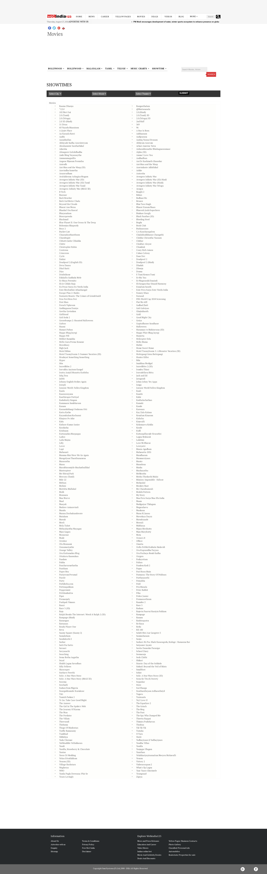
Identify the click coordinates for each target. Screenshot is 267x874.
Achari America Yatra (146, 145)
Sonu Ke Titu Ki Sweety (147, 678)
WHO (61, 770)
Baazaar (63, 194)
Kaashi (139, 394)
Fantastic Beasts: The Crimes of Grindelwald (80, 296)
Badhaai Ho (141, 198)
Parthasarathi (142, 577)
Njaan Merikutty (144, 528)
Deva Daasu (65, 265)
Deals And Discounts (146, 858)
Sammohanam (142, 635)
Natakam (63, 516)
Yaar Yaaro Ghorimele (146, 770)
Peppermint (64, 590)
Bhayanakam (65, 213)
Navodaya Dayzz (144, 516)
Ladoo (62, 436)
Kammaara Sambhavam (70, 403)
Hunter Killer (142, 357)
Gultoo (62, 323)
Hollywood (74, 68)
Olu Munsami (65, 544)
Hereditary (64, 345)
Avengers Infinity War (146, 176)
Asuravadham (65, 173)
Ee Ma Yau (141, 277)
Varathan (140, 752)
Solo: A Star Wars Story (70, 675)
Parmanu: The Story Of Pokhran (151, 574)
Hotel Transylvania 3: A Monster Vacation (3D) (158, 351)
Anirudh (63, 164)
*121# (62, 109)
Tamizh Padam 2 (67, 697)
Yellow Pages (123, 16)
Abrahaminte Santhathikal (71, 145)
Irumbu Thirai (142, 369)
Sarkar (62, 642)
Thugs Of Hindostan (68, 727)
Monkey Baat (142, 485)
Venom (139, 758)
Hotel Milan (65, 351)
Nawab (62, 519)
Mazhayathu (142, 470)
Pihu (138, 593)
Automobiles (174, 851)
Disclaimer (86, 851)
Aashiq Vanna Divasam (147, 139)
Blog (181, 16)
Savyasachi (64, 651)
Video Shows (142, 848)
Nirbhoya (140, 525)
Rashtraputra (142, 620)
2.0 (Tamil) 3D (142, 115)
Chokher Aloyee (144, 243)
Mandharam (141, 455)
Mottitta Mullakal (67, 488)
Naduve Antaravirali (68, 507)
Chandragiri (64, 237)
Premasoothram (143, 599)
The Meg (140, 709)
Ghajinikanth (142, 311)
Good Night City (144, 317)
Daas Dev (140, 256)
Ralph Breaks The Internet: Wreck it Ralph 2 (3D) (82, 614)
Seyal (61, 660)
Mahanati (63, 452)
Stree (138, 684)
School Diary (142, 651)
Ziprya (139, 776)
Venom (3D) (64, 761)
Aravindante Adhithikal (147, 167)
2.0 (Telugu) (64, 118)
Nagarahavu (142, 507)
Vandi (62, 746)
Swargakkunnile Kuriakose (71, 691)
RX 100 (139, 629)
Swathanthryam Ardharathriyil (150, 691)
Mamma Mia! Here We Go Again (74, 455)
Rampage (140, 614)
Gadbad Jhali (142, 305)
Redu (138, 626)
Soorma (62, 681)
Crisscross (64, 253)
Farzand (140, 296)
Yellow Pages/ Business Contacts (183, 841)
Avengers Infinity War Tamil (72, 185)
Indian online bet (144, 851)
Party (61, 580)
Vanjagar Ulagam (144, 749)
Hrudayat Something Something (74, 357)
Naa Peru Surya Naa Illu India (150, 498)
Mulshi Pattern (143, 492)
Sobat (139, 672)
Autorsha (140, 173)
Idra (61, 363)
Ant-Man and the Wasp (147, 164)
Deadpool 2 (141, 259)
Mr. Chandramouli (144, 488)
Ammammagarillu (67, 158)
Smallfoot (140, 669)
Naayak (62, 504)
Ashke (139, 170)
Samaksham (64, 635)
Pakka (62, 562)
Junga (139, 384)
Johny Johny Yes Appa (146, 381)
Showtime (158, 68)
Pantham (63, 568)
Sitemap (54, 851)
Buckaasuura (142, 228)
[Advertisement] (133, 6)
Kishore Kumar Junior (69, 424)
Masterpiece (65, 470)
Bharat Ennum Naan (145, 207)
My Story (140, 495)
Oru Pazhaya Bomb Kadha (148, 553)
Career (105, 16)
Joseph (62, 384)
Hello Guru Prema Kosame (71, 341)
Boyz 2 (62, 228)
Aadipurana (141, 136)
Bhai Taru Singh (143, 204)
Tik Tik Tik (141, 727)
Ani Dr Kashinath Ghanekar (149, 161)
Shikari (139, 660)
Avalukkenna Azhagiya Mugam (73, 176)
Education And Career (146, 844)
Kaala (62, 390)
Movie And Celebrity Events (149, 855)
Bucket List (64, 231)
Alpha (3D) (141, 152)
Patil (138, 583)
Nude (61, 537)
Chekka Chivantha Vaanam (149, 237)
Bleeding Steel (143, 219)
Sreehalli (63, 684)
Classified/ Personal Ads (179, 848)
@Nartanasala (143, 109)
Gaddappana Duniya (68, 308)
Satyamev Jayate (144, 645)
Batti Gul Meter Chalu (69, 201)
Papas (139, 568)
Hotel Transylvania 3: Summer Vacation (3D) (80, 354)
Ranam (139, 617)
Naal (61, 501)
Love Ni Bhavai (143, 443)
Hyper (62, 360)
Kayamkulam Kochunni (70, 415)
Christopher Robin (68, 247)
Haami (62, 326)
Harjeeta (140, 335)
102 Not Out (65, 112)
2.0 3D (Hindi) (65, 121)
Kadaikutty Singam (68, 400)
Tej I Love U (141, 700)
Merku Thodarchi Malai (147, 476)
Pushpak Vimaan (67, 602)
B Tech (62, 191)
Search (211, 74)
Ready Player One (67, 626)
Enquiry (54, 848)
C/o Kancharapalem (145, 231)
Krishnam (63, 430)
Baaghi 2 (140, 191)
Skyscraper (64, 669)
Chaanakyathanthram (69, 234)
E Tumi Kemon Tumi (145, 274)
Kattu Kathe (65, 412)
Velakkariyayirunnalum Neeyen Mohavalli (156, 755)
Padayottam (142, 559)
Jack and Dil (141, 375)
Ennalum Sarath (143, 286)
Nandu (62, 510)
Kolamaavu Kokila (144, 424)
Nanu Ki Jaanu (143, 513)
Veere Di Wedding (67, 755)
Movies (141, 16)
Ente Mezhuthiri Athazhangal (73, 289)
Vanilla (139, 746)
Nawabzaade (142, 519)
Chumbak (140, 247)
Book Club (141, 225)
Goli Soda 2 (64, 317)
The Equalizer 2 (143, 703)
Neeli (61, 522)
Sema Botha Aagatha (69, 657)
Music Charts (139, 68)
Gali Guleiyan (142, 308)
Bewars (139, 201)
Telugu (121, 68)
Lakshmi (140, 439)
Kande (139, 406)
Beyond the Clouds (68, 204)
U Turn (139, 733)
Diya (61, 271)
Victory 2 (140, 761)
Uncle (139, 737)
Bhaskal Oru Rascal (68, 210)
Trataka (140, 730)
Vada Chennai (65, 740)
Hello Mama (142, 341)
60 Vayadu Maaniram (69, 127)
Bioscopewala (65, 216)
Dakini (62, 259)
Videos (168, 16)
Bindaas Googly (143, 213)
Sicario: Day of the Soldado (149, 663)
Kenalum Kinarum (144, 415)
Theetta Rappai (143, 718)
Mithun (62, 482)
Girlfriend (63, 314)
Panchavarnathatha (68, 565)
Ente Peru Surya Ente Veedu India (152, 289)
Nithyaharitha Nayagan (70, 528)
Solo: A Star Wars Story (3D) (149, 675)
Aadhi (62, 136)
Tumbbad (63, 733)
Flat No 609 (141, 302)
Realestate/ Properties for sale (182, 855)
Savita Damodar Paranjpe (148, 648)
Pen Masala (141, 586)
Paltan (139, 562)
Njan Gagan (64, 531)
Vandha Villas (142, 743)
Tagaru (139, 694)
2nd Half (140, 121)
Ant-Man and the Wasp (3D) (72, 167)
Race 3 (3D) (64, 608)
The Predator (65, 715)
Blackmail (63, 219)
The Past (140, 712)
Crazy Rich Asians (144, 250)
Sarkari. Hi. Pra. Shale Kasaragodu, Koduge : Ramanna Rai (163, 642)
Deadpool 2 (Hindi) (145, 262)
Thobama (63, 724)
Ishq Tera (63, 375)
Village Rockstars (67, 764)
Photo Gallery (175, 844)
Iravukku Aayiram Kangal (71, 369)
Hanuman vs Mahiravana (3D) (150, 329)
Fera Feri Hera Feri (68, 299)
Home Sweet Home (145, 348)
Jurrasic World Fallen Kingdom (150, 387)
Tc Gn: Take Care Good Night (72, 700)
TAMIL (108, 68)
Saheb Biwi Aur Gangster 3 (148, 632)
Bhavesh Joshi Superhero (148, 210)
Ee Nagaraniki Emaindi (146, 280)
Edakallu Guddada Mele (70, 277)
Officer (139, 541)
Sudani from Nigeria (68, 688)
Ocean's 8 (140, 537)
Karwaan (140, 409)
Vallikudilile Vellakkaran (70, 743)
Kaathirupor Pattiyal (69, 397)
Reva (61, 629)
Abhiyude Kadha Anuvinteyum (73, 142)
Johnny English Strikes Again (72, 381)
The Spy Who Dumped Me (148, 715)
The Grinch (141, 706)
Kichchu (140, 418)
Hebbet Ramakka (67, 338)
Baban (139, 194)
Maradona (141, 464)
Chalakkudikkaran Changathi (150, 234)
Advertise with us (78, 21)
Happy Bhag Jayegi (68, 332)
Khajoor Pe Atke (67, 418)
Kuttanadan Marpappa (70, 433)
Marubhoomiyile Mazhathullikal (74, 467)
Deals (154, 16)
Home (79, 16)
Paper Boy (64, 571)
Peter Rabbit (142, 590)
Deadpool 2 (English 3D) (70, 262)
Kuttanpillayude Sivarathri (148, 433)
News (92, 16)
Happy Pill (64, 335)
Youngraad (141, 773)
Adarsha (63, 149)
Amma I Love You (144, 155)
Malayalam (93, 68)
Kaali (138, 390)
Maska (139, 467)
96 (137, 127)
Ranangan (64, 620)
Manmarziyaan (143, 458)
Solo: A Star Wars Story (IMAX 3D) (75, 678)
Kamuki (139, 403)
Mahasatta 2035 (143, 452)
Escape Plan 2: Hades (69, 292)
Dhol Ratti (64, 268)
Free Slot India (88, 848)
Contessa (63, 250)
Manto (139, 461)
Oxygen (139, 556)
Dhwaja (139, 268)
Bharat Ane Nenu (67, 207)
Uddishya (63, 737)
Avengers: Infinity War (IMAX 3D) (75, 188)
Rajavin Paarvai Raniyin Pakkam (151, 611)
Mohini (62, 485)
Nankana (140, 510)
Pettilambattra (66, 593)
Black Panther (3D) (145, 216)
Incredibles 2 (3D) (144, 366)
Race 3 (139, 605)
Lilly (61, 443)
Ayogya (139, 188)
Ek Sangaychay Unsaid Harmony (151, 283)
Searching (63, 654)
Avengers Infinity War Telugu (150, 185)
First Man (63, 302)
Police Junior (142, 596)
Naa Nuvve (64, 498)
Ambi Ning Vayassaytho (70, 155)
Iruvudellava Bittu (144, 372)
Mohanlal (140, 482)
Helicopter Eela (143, 338)
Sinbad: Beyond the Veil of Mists (151, 666)
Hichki (139, 345)
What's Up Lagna (144, 767)
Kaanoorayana (66, 394)
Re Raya (140, 623)
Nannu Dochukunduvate (70, 513)
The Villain (64, 718)
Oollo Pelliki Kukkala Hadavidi (150, 547)
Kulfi (138, 430)
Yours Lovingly (66, 776)
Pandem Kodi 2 (143, 565)
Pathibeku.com (66, 583)
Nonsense (64, 534)
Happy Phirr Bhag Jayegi (147, 332)
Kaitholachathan (144, 400)
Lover (62, 446)
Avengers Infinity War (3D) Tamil (74, 182)
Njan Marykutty (143, 531)
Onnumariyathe (66, 547)
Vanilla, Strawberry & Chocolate (74, 749)
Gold (138, 314)
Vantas (62, 752)
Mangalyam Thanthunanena (72, 458)
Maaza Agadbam (143, 449)
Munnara (63, 495)
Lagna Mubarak (143, 436)
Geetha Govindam (67, 311)
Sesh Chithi (141, 657)
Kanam (62, 406)
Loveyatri (140, 446)
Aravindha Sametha (68, 170)
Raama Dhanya (66, 106)
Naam (139, 501)
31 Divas (63, 124)
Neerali (139, 522)
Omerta (139, 544)
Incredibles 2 (65, 366)
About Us (55, 841)
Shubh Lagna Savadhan (70, 663)
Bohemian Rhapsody (68, 225)
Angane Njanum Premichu (71, 161)
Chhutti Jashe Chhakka (70, 240)
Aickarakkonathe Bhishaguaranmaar (153, 149)
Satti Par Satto (66, 645)
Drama (139, 271)
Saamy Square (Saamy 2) (70, 632)
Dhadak (139, 265)
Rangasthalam (143, 106)
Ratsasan (63, 623)
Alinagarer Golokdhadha (70, 152)
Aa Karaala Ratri (67, 133)
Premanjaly (64, 599)
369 (138, 124)
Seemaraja (141, 654)
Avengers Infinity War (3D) (71, 179)
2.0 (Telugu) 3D (143, 118)
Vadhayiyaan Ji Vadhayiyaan (149, 740)
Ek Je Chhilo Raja (67, 283)
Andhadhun (141, 158)
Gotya (139, 320)
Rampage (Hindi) (67, 617)
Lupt (61, 449)
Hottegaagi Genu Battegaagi (149, 354)
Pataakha (140, 580)
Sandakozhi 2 (65, 639)
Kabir (138, 397)
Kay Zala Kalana (144, 412)
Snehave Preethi (67, 672)
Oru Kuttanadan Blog (69, 553)
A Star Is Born (142, 130)
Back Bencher (65, 198)
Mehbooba (141, 473)
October (63, 541)
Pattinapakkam (66, 586)
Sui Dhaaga (141, 688)
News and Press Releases (148, 841)
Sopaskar (140, 681)
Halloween (141, 326)
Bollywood (55, 68)
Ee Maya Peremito (67, 280)
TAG (61, 694)
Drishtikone (64, 274)
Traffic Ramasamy (67, 730)
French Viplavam (67, 305)
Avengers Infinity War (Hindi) (149, 182)
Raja (61, 611)
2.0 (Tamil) (64, 115)
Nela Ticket (64, 525)
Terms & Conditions (90, 841)
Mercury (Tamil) (66, 476)
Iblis (138, 360)
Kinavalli (140, 421)
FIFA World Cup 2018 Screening (151, 299)
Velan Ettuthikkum (68, 758)
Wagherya (64, 767)
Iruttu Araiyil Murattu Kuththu (73, 372)
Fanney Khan (142, 292)
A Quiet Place (65, 130)
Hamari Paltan (66, 329)
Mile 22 (62, 479)
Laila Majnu (64, 439)
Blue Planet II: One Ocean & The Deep (77, 222)
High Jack (63, 348)
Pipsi (61, 596)
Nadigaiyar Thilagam (146, 504)
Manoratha (64, 461)
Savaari (62, 648)
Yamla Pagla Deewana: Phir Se (73, 773)
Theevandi (64, 721)
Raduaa (139, 608)
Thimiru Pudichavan (145, 721)
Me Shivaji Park (66, 473)
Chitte (62, 243)
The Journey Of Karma (69, 709)
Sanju (139, 639)
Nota (138, 534)
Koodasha (63, 427)
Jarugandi (140, 378)
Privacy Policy (88, 844)
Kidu (61, 421)
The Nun (63, 712)
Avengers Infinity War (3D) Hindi (151, 179)
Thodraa (140, 724)
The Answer (64, 703)
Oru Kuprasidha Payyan (147, 550)
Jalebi (61, 378)
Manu (62, 464)
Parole (62, 577)
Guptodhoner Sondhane (147, 323)
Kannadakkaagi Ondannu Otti (73, 409)
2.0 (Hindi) (141, 112)
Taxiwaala (141, 697)
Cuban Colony (143, 253)
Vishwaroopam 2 (144, 764)
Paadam (62, 559)
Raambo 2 (140, 602)
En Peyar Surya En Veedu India (73, 286)
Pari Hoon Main (143, 571)
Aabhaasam (141, 133)
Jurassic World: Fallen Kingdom (74, 387)
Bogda (139, 222)
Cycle (62, 256)
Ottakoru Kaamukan (68, 556)
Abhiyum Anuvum (144, 142)
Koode (139, 427)
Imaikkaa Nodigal (144, 363)
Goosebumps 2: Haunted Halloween (76, 320)
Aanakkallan (65, 139)
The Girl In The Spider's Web (72, 706)
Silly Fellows (65, 666)
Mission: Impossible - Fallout (149, 479)
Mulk (61, 492)
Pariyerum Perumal (68, 574)
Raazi (62, 605)
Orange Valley (66, 550)
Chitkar (139, 240)
